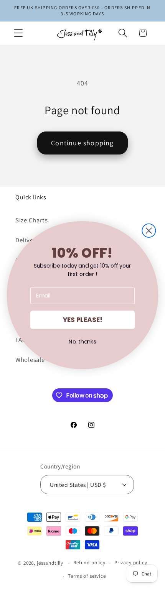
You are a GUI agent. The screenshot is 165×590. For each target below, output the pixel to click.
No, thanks (82, 341)
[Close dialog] (148, 230)
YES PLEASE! (82, 319)
